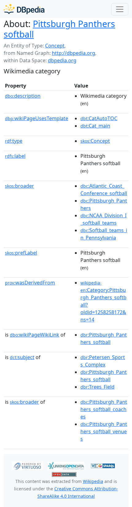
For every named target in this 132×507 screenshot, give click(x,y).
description (23, 95)
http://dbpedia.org (73, 53)
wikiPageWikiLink (34, 334)
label (15, 156)
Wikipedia (93, 481)
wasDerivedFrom (30, 282)
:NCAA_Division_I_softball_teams (103, 219)
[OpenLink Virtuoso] (27, 465)
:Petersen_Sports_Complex (102, 361)
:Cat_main (95, 125)
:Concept (95, 140)
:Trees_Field (97, 386)
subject (22, 357)
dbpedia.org (62, 60)
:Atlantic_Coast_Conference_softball (103, 189)
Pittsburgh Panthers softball (59, 29)
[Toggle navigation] (119, 9)
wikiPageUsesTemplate (36, 118)
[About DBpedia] (24, 9)
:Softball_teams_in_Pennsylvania (103, 234)
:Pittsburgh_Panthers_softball (103, 338)
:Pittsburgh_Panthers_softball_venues (103, 431)
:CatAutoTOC (98, 118)
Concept (54, 45)
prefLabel (21, 252)
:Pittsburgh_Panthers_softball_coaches (103, 409)
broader (19, 185)
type (13, 140)
